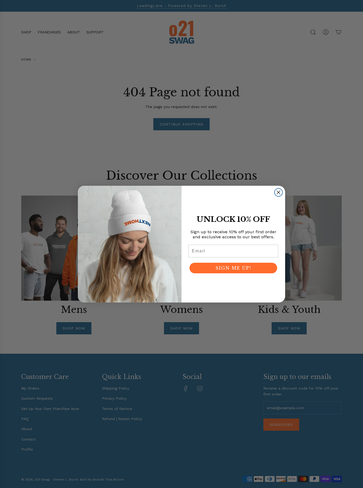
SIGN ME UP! (233, 268)
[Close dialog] (278, 192)
